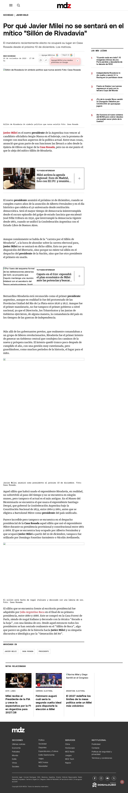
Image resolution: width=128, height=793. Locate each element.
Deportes (42, 747)
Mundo (15, 755)
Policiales (16, 752)
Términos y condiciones (102, 758)
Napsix (68, 763)
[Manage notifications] (122, 782)
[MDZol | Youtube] (108, 778)
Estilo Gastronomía (46, 755)
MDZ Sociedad (9, 56)
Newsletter (43, 766)
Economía (16, 748)
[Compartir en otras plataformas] (46, 60)
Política (41, 740)
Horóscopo (70, 748)
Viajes (41, 759)
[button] (10, 5)
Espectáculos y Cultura (48, 751)
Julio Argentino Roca (32, 612)
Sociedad (8, 15)
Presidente (44, 651)
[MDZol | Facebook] (95, 778)
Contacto (95, 748)
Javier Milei (11, 651)
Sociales (15, 766)
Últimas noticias (18, 744)
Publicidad (96, 744)
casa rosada (27, 651)
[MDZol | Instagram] (101, 778)
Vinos (14, 763)
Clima (67, 744)
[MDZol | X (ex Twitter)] (114, 778)
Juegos (68, 755)
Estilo (14, 759)
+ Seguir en (65, 55)
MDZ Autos (43, 762)
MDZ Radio (69, 752)
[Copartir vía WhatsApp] (40, 60)
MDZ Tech (69, 759)
